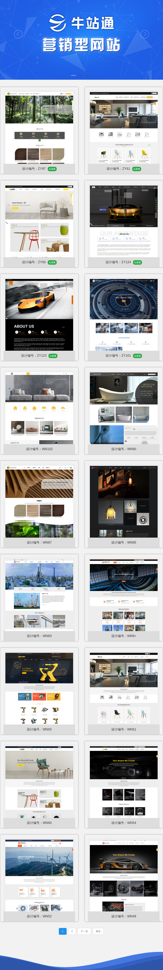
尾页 (98, 931)
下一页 (84, 931)
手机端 (39, 101)
